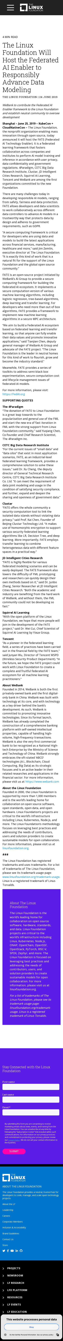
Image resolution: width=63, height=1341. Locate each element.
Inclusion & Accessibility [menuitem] (14, 1227)
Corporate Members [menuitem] (12, 1221)
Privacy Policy (14, 1140)
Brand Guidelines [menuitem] (10, 1233)
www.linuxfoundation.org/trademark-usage (30, 877)
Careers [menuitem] (6, 1215)
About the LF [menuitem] (8, 1204)
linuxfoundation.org (15, 848)
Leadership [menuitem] (7, 1209)
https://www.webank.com (42, 781)
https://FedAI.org (13, 394)
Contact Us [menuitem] (7, 1239)
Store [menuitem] (5, 1245)
